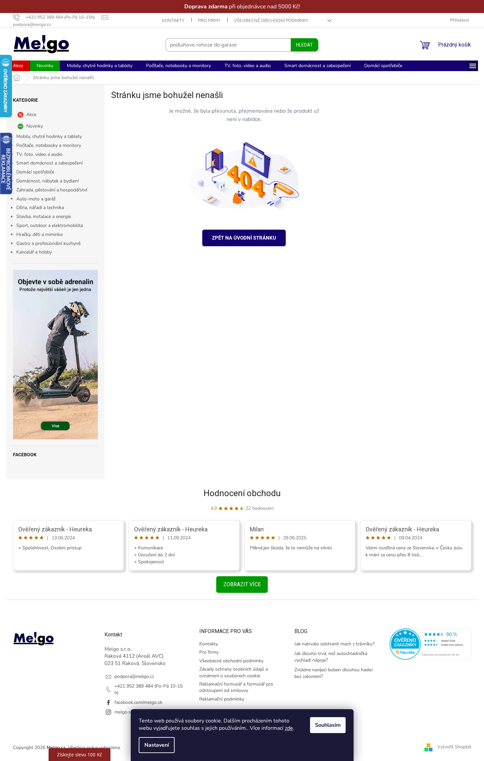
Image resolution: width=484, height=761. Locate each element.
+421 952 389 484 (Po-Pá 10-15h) (148, 689)
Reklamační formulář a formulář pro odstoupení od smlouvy (236, 687)
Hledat (304, 45)
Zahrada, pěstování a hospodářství (51, 190)
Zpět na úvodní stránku (244, 238)
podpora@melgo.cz (134, 676)
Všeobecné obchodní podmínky (271, 21)
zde (289, 728)
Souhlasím (328, 725)
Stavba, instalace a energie (43, 216)
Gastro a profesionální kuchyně (48, 243)
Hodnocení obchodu (242, 493)
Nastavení (156, 745)
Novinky (34, 126)
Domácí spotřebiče (35, 172)
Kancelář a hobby (34, 252)
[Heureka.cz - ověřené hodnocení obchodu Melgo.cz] (430, 644)
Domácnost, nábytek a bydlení (47, 181)
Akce (31, 114)
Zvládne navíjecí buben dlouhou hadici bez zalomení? (333, 673)
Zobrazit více (242, 584)
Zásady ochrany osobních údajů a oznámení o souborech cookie (233, 672)
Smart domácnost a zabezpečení (49, 163)
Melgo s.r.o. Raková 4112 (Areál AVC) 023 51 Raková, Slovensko (135, 656)
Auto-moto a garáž (36, 199)
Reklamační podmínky (221, 699)
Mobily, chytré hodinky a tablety (49, 136)
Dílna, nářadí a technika (40, 207)
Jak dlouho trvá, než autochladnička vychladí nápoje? (330, 656)
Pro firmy (209, 21)
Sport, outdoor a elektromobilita (49, 225)
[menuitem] (18, 65)
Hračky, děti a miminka (39, 234)
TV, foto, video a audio (39, 154)
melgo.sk (123, 712)
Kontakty (173, 21)
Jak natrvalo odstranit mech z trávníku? (334, 644)
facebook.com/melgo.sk (138, 702)
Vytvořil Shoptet (454, 747)
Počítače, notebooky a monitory (48, 145)
